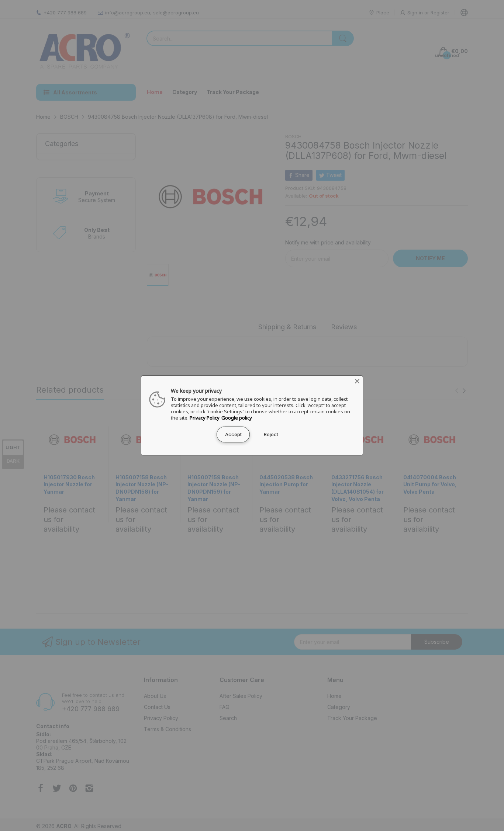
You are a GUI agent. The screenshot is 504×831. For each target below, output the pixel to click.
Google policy (236, 417)
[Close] (357, 381)
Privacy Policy (205, 417)
